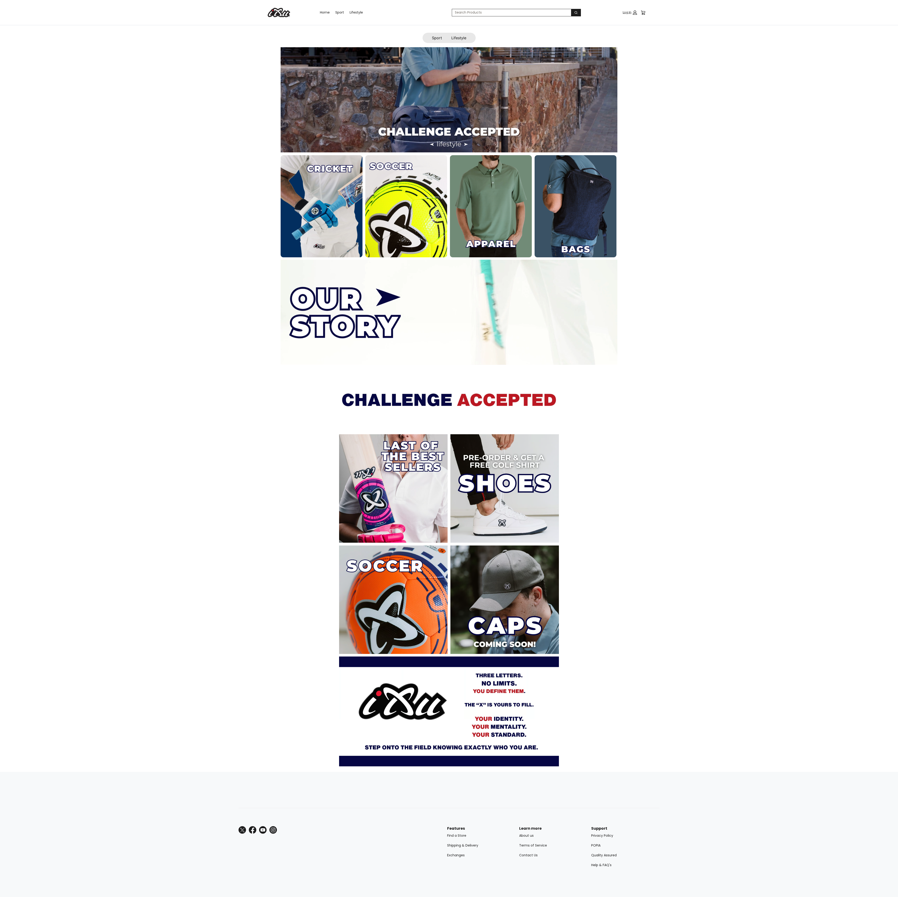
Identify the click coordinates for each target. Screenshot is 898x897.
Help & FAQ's (601, 865)
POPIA (596, 845)
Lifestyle (356, 12)
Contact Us (528, 855)
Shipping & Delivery (462, 845)
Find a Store (456, 835)
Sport (339, 12)
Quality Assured (604, 855)
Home (325, 12)
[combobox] (509, 12)
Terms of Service (533, 845)
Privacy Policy (602, 835)
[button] (630, 12)
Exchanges (456, 855)
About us (526, 835)
